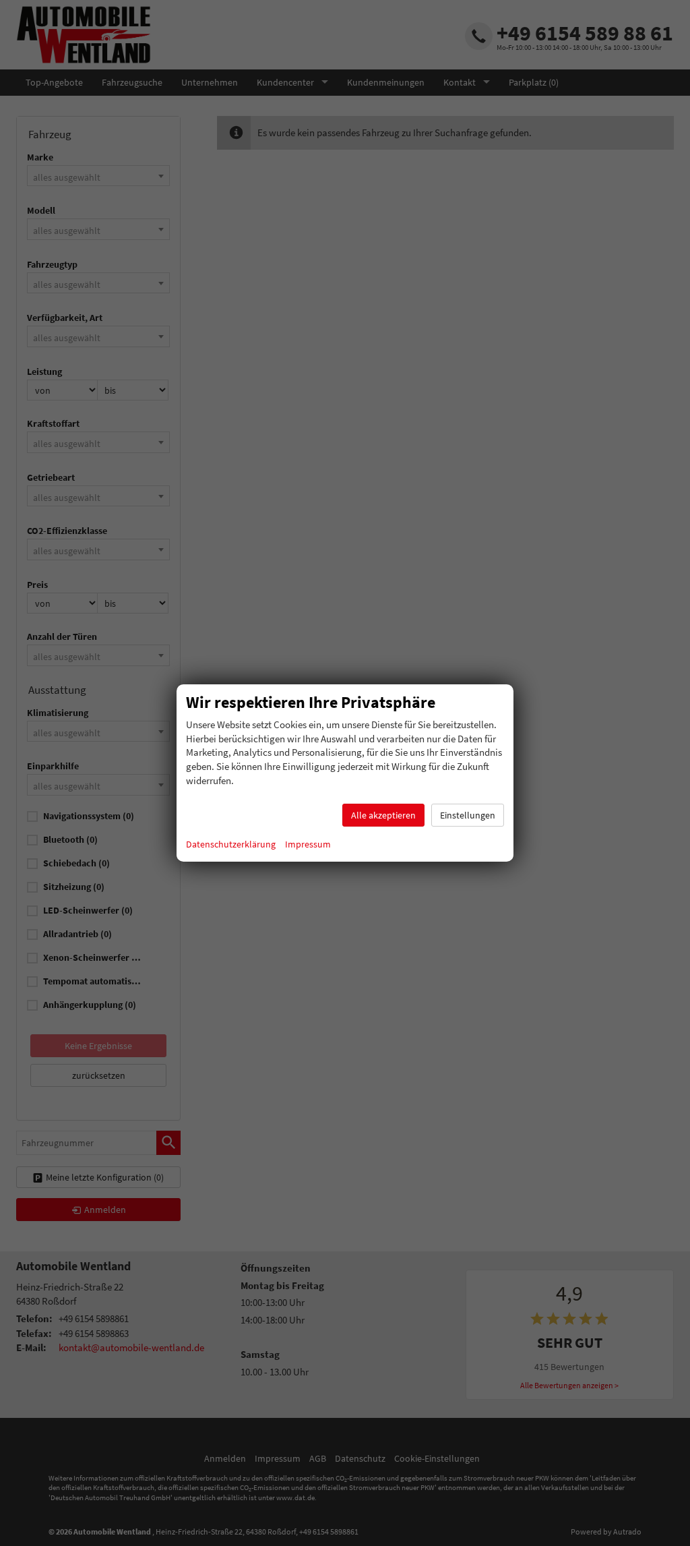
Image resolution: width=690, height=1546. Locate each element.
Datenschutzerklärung (231, 844)
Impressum (308, 844)
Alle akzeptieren (383, 815)
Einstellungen (467, 815)
